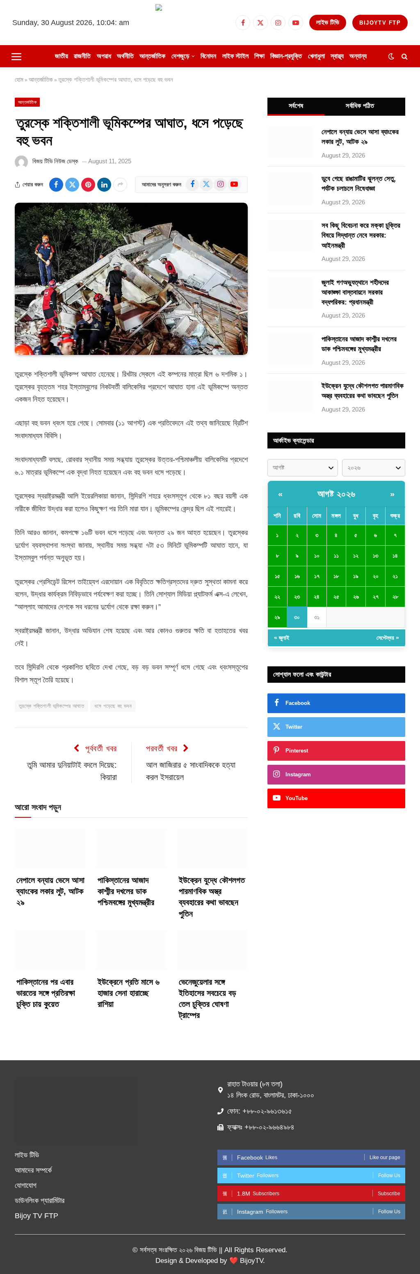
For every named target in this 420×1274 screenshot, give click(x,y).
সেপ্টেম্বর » (388, 637)
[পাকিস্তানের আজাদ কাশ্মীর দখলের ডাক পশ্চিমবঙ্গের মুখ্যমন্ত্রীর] (131, 848)
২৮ (395, 596)
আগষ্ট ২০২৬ (336, 494)
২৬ (356, 596)
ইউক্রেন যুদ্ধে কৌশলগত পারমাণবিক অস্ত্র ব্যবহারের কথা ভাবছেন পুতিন (212, 897)
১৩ (375, 555)
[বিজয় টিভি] (192, 22)
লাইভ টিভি (327, 22)
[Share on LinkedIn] (104, 185)
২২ (277, 596)
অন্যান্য (358, 56)
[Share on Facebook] (56, 185)
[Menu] (16, 56)
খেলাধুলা (316, 56)
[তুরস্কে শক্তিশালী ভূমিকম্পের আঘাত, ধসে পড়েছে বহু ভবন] (131, 279)
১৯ (355, 576)
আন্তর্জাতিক (152, 56)
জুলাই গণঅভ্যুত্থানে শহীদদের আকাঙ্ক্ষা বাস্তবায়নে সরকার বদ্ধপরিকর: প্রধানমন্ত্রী (355, 292)
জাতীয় (61, 56)
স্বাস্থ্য (337, 56)
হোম (19, 79)
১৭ (317, 576)
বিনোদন (208, 56)
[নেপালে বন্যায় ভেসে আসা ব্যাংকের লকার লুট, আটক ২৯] (50, 848)
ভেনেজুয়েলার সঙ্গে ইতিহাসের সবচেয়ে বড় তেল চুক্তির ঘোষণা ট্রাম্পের (207, 998)
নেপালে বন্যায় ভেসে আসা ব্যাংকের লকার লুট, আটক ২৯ (50, 891)
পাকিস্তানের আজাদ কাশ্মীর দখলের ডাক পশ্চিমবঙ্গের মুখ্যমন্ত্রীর (126, 891)
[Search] (404, 56)
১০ (317, 555)
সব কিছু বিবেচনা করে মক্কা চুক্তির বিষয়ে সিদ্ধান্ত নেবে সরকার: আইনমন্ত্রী (361, 235)
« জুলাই (281, 637)
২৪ (317, 596)
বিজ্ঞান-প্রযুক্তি (286, 56)
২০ (376, 576)
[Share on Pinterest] (88, 185)
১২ (355, 555)
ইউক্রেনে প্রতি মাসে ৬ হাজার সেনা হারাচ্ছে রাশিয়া (129, 993)
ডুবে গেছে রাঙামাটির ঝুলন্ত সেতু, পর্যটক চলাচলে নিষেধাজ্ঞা (359, 183)
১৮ (336, 576)
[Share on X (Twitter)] (72, 185)
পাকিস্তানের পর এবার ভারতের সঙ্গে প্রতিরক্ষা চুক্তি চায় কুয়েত (45, 993)
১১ (336, 555)
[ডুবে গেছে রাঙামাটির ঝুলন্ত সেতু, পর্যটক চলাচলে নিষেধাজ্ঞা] (290, 188)
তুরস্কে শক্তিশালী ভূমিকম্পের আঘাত (51, 706)
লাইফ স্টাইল (235, 56)
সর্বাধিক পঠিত (360, 105)
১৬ (297, 576)
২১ (395, 576)
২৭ (376, 596)
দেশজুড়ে (180, 56)
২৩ (297, 596)
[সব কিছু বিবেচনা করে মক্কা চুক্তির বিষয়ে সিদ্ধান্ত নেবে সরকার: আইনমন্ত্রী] (290, 235)
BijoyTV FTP (380, 23)
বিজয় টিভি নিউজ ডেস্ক (55, 161)
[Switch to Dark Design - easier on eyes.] (391, 56)
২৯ (277, 617)
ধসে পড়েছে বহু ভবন (113, 706)
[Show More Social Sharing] (120, 185)
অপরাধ (104, 56)
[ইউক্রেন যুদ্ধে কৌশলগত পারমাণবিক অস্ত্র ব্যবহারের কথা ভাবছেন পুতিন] (212, 848)
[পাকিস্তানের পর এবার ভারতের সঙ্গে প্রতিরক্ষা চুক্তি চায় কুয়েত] (50, 950)
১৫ (277, 576)
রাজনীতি (82, 56)
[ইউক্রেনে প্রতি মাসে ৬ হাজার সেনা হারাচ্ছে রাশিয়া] (131, 950)
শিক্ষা (259, 56)
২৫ (336, 596)
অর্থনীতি (125, 56)
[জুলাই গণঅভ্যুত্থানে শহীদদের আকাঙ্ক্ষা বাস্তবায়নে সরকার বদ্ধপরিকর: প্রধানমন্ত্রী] (290, 292)
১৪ (395, 555)
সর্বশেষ (296, 105)
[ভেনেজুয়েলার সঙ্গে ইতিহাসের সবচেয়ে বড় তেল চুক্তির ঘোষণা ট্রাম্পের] (212, 950)
